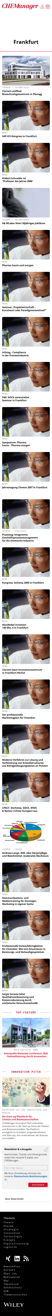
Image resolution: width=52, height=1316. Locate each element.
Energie (9, 1239)
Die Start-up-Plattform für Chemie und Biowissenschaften (20, 1118)
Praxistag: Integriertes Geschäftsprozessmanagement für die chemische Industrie (20, 537)
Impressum (11, 1283)
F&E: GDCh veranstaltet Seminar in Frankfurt (15, 399)
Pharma (9, 1225)
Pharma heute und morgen (18, 265)
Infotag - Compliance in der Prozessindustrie (15, 354)
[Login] (42, 6)
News (5, 132)
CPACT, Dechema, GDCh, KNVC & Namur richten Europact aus (19, 809)
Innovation (12, 1232)
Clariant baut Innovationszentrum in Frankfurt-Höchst (22, 671)
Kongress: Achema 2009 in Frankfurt (23, 582)
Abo (6, 1280)
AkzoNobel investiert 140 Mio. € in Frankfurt (15, 626)
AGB (6, 1291)
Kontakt (9, 1269)
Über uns (10, 1273)
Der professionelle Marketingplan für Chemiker (18, 716)
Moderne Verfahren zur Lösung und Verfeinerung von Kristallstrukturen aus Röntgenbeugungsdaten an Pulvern (25, 763)
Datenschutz (13, 1287)
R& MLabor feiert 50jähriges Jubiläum (23, 223)
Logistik (10, 1247)
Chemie (18, 849)
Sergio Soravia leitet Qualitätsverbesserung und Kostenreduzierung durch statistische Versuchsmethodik (20, 999)
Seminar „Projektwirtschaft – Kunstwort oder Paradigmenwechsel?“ (24, 309)
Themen (6, 87)
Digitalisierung (16, 1243)
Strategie (20, 531)
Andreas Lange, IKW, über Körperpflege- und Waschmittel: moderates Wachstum (25, 854)
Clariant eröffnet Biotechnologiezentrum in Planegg (22, 93)
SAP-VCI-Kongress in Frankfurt (19, 136)
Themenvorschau (15, 1294)
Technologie (21, 87)
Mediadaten (12, 1277)
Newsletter (12, 1266)
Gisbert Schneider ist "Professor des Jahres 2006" (17, 180)
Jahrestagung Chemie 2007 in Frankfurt (24, 487)
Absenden (38, 1184)
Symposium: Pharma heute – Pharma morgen (16, 444)
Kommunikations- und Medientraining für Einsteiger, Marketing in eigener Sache (19, 901)
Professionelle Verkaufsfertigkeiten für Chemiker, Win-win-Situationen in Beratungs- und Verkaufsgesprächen (23, 949)
